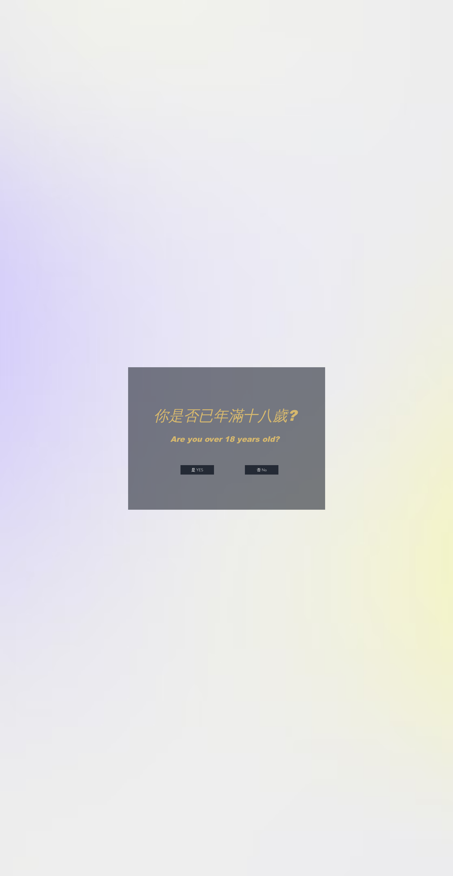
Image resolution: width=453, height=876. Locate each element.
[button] (197, 470)
